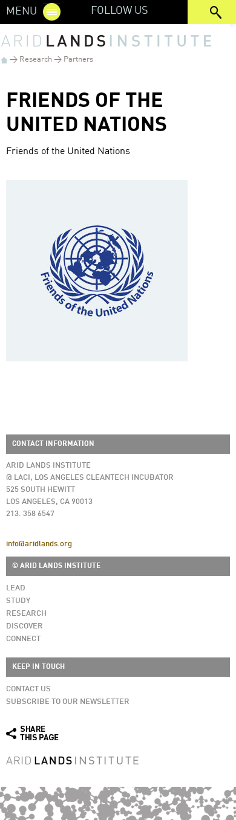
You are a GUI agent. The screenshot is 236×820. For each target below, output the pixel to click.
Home (4, 60)
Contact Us (28, 689)
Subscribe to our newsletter (67, 702)
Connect (23, 639)
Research (35, 59)
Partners (78, 59)
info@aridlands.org (39, 544)
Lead (15, 588)
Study (18, 601)
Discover (24, 626)
